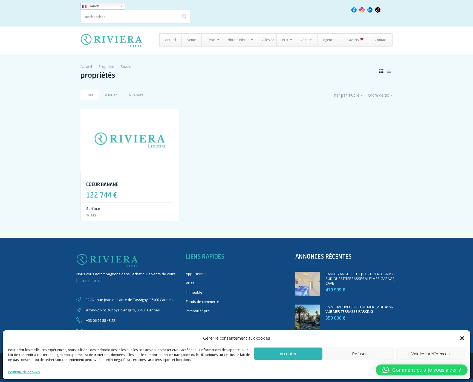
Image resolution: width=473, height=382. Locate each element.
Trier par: (345, 95)
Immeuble (194, 292)
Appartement (197, 273)
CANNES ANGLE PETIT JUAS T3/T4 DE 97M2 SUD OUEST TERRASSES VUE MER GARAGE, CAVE (360, 278)
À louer (111, 94)
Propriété (106, 66)
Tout (89, 94)
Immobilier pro (198, 310)
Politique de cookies (24, 372)
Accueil (86, 66)
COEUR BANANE (102, 184)
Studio (126, 66)
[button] (462, 338)
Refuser (359, 353)
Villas (190, 282)
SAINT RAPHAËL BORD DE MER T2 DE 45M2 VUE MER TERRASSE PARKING (359, 309)
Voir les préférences (430, 353)
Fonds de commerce (202, 301)
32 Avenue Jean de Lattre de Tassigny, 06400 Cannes (129, 299)
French (92, 6)
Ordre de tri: (379, 95)
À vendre (136, 94)
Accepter (288, 353)
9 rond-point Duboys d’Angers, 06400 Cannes (123, 310)
